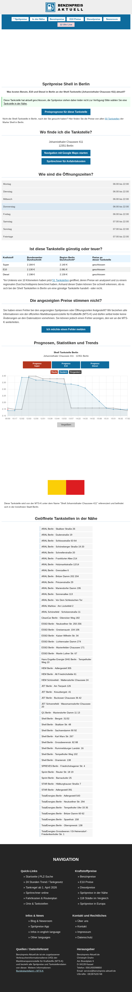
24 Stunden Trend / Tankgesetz (44, 882)
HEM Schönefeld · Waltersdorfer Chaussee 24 (65, 680)
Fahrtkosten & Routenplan (41, 898)
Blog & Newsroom (41, 921)
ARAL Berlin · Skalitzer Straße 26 (58, 529)
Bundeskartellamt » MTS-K (29, 971)
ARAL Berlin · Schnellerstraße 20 (58, 552)
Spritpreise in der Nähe (94, 893)
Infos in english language (45, 932)
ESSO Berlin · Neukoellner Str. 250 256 (61, 623)
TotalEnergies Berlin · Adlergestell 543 (61, 795)
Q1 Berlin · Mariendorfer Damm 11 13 (61, 712)
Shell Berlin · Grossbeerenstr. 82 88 (60, 742)
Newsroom (112, 19)
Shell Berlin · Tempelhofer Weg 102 (60, 754)
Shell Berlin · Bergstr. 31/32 (55, 718)
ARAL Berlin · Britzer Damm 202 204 (60, 576)
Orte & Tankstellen (37, 904)
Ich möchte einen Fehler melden (66, 329)
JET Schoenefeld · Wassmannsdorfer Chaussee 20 (66, 705)
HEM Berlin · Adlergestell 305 (56, 668)
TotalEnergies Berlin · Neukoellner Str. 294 (63, 801)
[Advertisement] (66, 53)
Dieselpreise (93, 19)
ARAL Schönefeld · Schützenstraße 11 (61, 612)
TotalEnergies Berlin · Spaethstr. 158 (60, 819)
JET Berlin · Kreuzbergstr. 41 (56, 692)
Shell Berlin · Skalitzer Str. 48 (56, 724)
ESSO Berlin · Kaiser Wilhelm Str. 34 (60, 635)
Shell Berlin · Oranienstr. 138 (56, 760)
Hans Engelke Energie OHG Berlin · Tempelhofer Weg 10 (66, 661)
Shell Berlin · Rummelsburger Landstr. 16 (63, 748)
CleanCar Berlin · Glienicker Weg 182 (61, 618)
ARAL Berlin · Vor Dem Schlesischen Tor (62, 600)
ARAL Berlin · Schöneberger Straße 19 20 (63, 546)
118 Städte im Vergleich (94, 898)
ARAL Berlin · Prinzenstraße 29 (57, 582)
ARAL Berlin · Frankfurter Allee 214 (59, 558)
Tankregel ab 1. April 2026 (41, 887)
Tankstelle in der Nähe (15, 103)
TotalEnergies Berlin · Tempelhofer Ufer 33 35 (65, 807)
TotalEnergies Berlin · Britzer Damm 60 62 (63, 813)
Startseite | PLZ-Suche (39, 876)
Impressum (84, 932)
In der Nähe (38, 19)
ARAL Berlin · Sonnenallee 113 (57, 594)
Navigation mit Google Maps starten (66, 153)
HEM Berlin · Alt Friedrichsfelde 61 (59, 674)
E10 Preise (75, 19)
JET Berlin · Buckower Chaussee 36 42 (61, 698)
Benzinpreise (57, 19)
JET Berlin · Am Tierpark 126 (56, 686)
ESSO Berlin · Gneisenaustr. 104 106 (60, 629)
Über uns (82, 921)
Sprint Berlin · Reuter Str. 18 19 (57, 772)
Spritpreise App (40, 926)
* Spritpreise (20, 19)
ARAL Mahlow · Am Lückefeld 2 (57, 606)
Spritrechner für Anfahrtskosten (66, 161)
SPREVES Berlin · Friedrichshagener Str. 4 (63, 766)
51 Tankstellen (60, 280)
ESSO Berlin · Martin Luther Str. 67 (59, 653)
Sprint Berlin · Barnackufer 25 (57, 778)
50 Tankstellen (112, 118)
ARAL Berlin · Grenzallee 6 (55, 570)
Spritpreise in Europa (92, 904)
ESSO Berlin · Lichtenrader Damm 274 (61, 641)
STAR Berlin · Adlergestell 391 (57, 789)
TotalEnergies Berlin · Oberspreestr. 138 (62, 825)
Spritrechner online (37, 893)
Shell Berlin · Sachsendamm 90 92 (59, 730)
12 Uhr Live (66, 24)
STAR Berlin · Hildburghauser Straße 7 (61, 784)
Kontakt (82, 926)
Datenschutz (85, 937)
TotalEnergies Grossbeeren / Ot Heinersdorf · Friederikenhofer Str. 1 (65, 832)
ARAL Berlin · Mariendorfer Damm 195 (61, 588)
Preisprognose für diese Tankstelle (66, 112)
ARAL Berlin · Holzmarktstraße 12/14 (60, 564)
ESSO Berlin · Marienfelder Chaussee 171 (63, 647)
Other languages (40, 937)
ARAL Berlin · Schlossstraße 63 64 (59, 540)
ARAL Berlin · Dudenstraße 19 (57, 534)
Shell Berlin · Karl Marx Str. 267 (57, 736)
